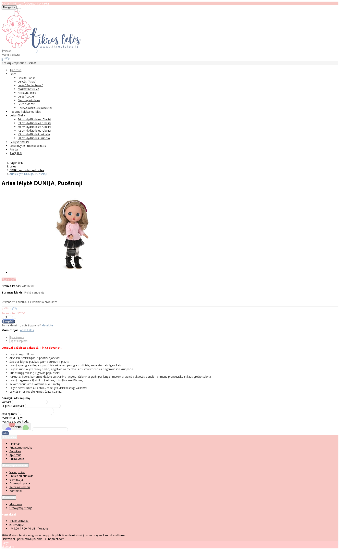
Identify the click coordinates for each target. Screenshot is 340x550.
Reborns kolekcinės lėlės (25, 111)
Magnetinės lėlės (28, 89)
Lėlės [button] (13, 74)
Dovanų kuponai (19, 483)
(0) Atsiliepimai (19, 341)
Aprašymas (17, 337)
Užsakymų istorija (20, 508)
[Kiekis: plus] (15, 318)
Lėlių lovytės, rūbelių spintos (28, 146)
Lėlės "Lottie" (26, 96)
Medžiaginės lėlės (29, 100)
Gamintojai (16, 479)
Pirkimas (14, 444)
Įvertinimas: (9, 417)
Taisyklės (15, 451)
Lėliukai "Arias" (27, 78)
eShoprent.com (55, 539)
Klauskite (47, 325)
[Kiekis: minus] (3, 318)
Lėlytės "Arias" (27, 81)
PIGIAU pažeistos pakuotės (35, 108)
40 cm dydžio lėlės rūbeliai (34, 127)
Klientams (9, 497)
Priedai (14, 149)
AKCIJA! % (16, 153)
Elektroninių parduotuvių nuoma (22, 539)
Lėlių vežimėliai (19, 142)
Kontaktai (43, 3)
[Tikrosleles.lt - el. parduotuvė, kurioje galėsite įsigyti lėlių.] (41, 47)
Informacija (9, 437)
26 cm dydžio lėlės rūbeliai (34, 119)
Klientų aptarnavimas (15, 465)
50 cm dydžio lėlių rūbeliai (34, 138)
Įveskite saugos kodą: (15, 421)
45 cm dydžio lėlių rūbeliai (34, 134)
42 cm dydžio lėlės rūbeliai (34, 130)
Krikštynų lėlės (27, 93)
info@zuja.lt (28, 3)
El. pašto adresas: (13, 406)
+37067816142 (11, 3)
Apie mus (15, 70)
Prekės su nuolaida (21, 476)
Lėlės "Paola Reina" (30, 85)
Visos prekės (17, 472)
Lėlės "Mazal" (26, 104)
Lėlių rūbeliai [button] (18, 115)
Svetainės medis (19, 487)
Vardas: (6, 402)
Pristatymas (17, 459)
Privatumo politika (20, 447)
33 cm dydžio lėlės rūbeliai (34, 123)
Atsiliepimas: (9, 414)
